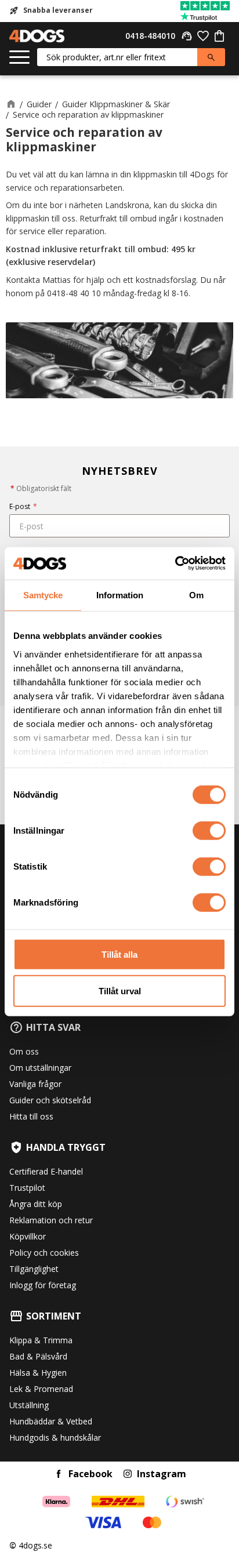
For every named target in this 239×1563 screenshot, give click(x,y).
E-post (23, 506)
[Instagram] (127, 1474)
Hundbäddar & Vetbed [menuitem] (50, 1421)
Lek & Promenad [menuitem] (41, 1388)
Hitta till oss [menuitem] (31, 1116)
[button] (19, 58)
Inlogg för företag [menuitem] (42, 1285)
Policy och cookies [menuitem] (44, 1252)
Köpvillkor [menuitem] (27, 1236)
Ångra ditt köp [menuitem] (35, 1203)
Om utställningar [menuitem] (40, 1067)
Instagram (161, 1473)
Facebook (90, 1473)
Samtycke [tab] (43, 594)
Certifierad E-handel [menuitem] (46, 1171)
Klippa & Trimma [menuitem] (41, 1340)
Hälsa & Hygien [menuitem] (38, 1372)
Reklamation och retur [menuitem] (51, 1220)
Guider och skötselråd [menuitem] (50, 1100)
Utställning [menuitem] (29, 1405)
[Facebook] (58, 1474)
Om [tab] (196, 594)
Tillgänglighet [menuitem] (34, 1268)
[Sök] (211, 57)
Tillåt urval (120, 990)
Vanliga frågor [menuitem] (35, 1083)
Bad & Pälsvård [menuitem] (38, 1356)
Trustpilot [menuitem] (27, 1187)
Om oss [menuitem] (24, 1051)
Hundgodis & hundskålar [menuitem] (55, 1437)
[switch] (209, 831)
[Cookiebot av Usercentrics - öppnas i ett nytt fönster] (175, 563)
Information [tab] (119, 594)
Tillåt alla (119, 954)
